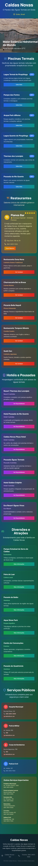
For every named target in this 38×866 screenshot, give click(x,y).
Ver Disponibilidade (19, 403)
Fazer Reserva (10, 248)
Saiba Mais (19, 84)
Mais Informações (19, 564)
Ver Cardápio (19, 272)
